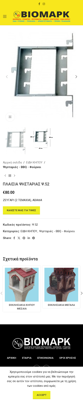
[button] (7, 77)
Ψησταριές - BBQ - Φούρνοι (22, 167)
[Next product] (14, 175)
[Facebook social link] (39, 4)
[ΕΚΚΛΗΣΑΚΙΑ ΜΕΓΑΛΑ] (61, 285)
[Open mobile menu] (5, 16)
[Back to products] (10, 175)
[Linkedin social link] (28, 238)
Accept (42, 395)
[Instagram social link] (44, 4)
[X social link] (18, 238)
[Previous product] (5, 175)
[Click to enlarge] (10, 117)
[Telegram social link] (33, 238)
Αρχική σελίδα (12, 162)
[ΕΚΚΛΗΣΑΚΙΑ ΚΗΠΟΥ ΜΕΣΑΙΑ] (22, 285)
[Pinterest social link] (23, 238)
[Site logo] (41, 16)
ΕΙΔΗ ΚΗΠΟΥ (34, 162)
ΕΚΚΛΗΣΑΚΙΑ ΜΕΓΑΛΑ (61, 304)
